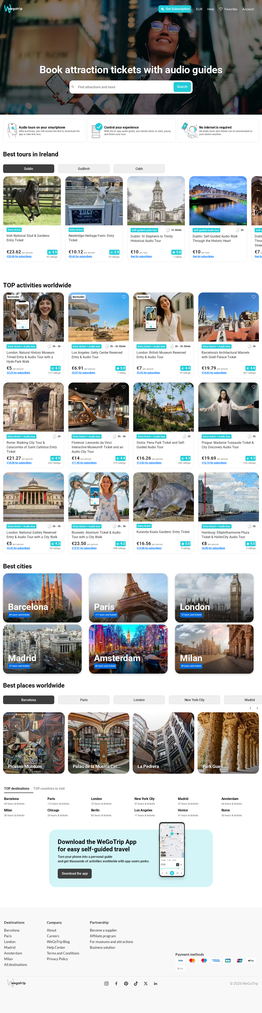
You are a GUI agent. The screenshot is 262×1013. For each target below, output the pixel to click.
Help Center (56, 947)
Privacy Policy (57, 959)
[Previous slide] (249, 708)
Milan (8, 959)
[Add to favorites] (55, 180)
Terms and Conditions (63, 953)
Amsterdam (13, 953)
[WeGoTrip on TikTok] (136, 983)
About (51, 930)
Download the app (75, 873)
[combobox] (123, 87)
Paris (8, 936)
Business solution (102, 947)
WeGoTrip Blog (58, 942)
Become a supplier (103, 930)
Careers (53, 936)
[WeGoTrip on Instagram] (106, 983)
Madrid (10, 947)
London (9, 942)
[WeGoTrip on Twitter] (145, 983)
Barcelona (11, 930)
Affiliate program (103, 936)
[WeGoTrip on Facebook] (116, 983)
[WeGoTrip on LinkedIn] (155, 983)
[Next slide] (256, 708)
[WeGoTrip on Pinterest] (126, 983)
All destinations (15, 964)
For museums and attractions (111, 942)
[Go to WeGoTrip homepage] (17, 8)
